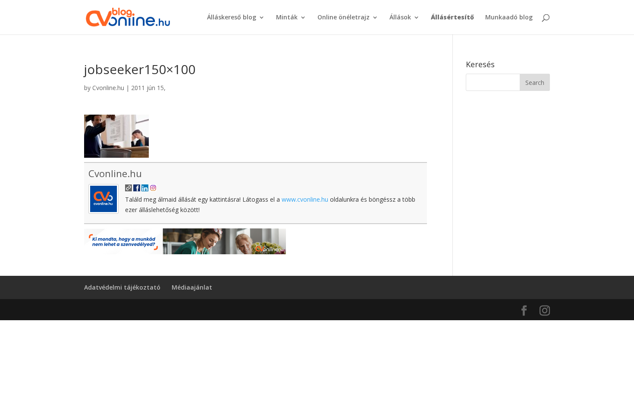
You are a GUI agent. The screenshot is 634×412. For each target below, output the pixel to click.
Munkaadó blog (509, 17)
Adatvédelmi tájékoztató (122, 287)
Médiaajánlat (192, 287)
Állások (400, 17)
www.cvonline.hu (305, 199)
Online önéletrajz (343, 17)
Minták (287, 17)
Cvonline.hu (108, 88)
